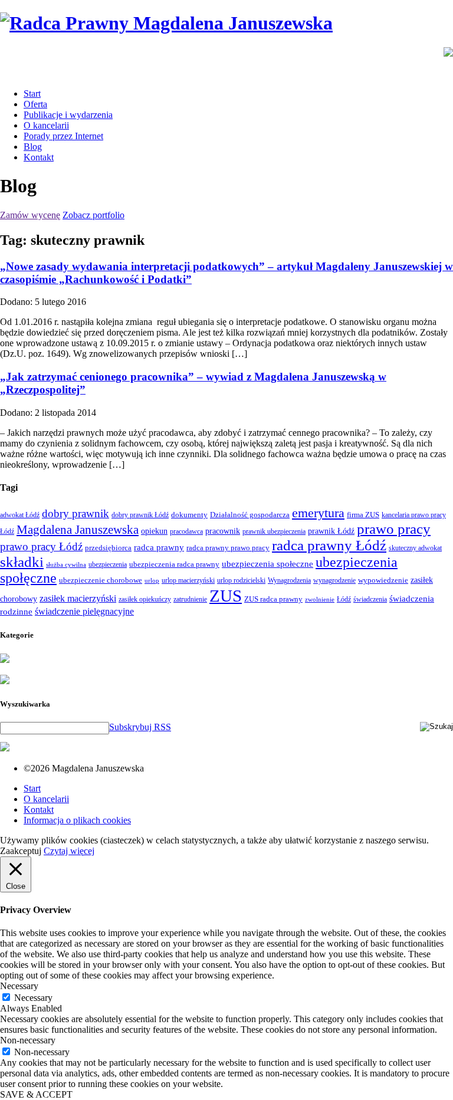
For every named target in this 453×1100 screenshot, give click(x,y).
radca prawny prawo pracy (228, 547)
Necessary (33, 998)
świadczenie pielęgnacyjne (84, 611)
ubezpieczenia (107, 564)
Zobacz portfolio (93, 215)
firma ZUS (363, 514)
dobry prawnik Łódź (140, 515)
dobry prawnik (75, 513)
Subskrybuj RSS (140, 727)
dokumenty (189, 514)
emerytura (318, 512)
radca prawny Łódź (329, 545)
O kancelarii (46, 125)
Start (32, 93)
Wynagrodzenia (289, 580)
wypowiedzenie (383, 580)
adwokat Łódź (20, 515)
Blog (33, 147)
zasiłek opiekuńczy (145, 599)
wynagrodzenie (334, 580)
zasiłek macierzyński (78, 598)
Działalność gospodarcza (250, 514)
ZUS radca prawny (273, 599)
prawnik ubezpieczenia (274, 531)
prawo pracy (394, 529)
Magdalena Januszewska (78, 530)
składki (22, 562)
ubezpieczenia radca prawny (174, 564)
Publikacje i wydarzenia (68, 115)
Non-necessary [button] (27, 1040)
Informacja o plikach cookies (77, 820)
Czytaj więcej (69, 851)
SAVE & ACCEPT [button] (36, 1094)
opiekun (154, 531)
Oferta (35, 104)
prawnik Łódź (331, 531)
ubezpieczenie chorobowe (100, 580)
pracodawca (186, 531)
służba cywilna (66, 565)
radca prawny (159, 547)
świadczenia (370, 599)
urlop (152, 580)
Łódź (344, 599)
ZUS (225, 595)
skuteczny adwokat (415, 548)
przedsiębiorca (108, 547)
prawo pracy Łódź (41, 546)
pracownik (222, 531)
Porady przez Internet (63, 136)
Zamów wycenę (30, 215)
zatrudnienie (190, 599)
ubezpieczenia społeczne (267, 564)
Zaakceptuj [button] (20, 851)
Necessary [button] (19, 986)
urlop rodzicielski (241, 580)
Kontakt (39, 157)
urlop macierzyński (188, 580)
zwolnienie (319, 599)
